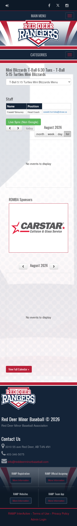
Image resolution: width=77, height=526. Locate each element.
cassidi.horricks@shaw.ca (55, 111)
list (67, 134)
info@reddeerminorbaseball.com (28, 462)
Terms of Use (41, 513)
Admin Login (38, 519)
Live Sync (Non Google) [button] (23, 122)
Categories (38, 54)
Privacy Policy (60, 513)
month (40, 134)
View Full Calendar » (18, 369)
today (29, 128)
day (60, 134)
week (51, 134)
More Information (21, 480)
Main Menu (38, 15)
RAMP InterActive (19, 513)
